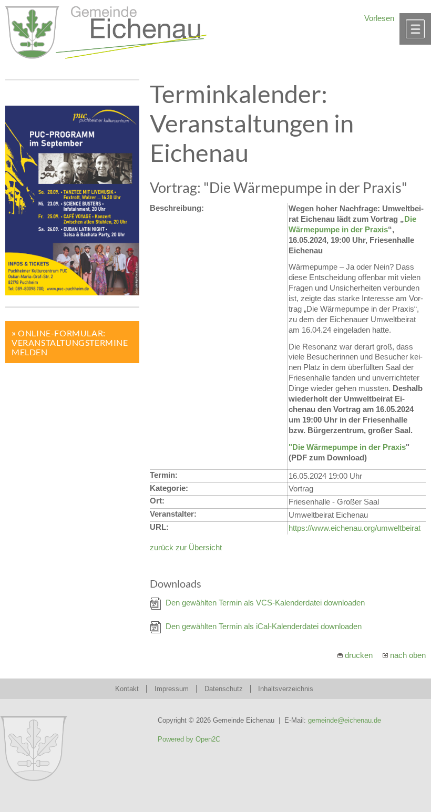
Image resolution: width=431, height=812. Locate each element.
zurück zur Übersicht (186, 547)
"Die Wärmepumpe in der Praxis (347, 447)
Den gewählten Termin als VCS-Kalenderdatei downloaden (265, 602)
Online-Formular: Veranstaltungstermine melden (70, 342)
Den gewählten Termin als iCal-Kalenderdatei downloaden (264, 626)
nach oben (408, 655)
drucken (359, 655)
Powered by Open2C (189, 739)
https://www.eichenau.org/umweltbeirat (354, 527)
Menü (415, 28)
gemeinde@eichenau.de (344, 720)
